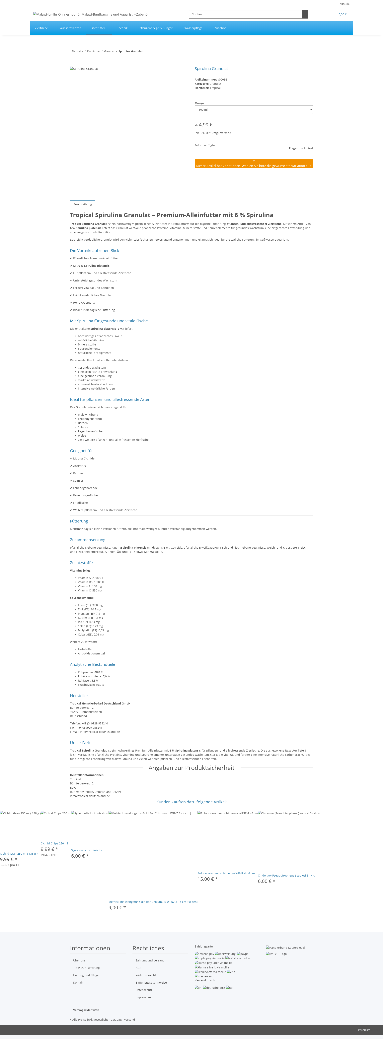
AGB (138, 968)
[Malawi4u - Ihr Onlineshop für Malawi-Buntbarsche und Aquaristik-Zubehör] (91, 14)
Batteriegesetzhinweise (151, 982)
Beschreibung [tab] (82, 204)
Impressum (143, 997)
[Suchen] (305, 14)
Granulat (215, 84)
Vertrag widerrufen (86, 1010)
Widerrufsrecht (146, 975)
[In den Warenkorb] (73, 64)
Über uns (79, 960)
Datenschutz (144, 990)
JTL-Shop (375, 1029)
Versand (225, 133)
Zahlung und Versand (150, 960)
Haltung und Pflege (86, 975)
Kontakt (345, 4)
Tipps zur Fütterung (86, 968)
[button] (331, 14)
